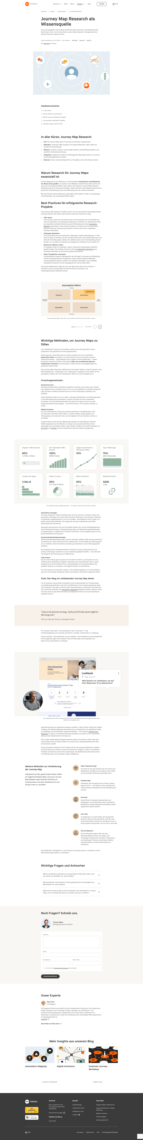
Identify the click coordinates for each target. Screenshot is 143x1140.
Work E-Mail (76, 960)
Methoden (75, 40)
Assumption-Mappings (70, 589)
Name (44, 951)
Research (82, 40)
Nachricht (45, 934)
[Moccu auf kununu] (31, 1110)
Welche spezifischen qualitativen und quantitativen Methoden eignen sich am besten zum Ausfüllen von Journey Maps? (69, 875)
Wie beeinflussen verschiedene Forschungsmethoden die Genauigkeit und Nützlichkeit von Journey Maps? (68, 883)
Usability (89, 40)
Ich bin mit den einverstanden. (61, 968)
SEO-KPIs (44, 428)
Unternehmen (46, 960)
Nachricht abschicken (50, 976)
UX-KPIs (53, 428)
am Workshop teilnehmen (85, 249)
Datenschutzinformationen (61, 968)
